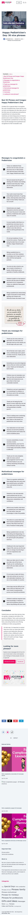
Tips (3, 886)
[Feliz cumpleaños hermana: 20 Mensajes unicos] (14, 826)
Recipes (11, 904)
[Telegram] (21, 721)
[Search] (23, 2)
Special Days (9, 886)
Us (10, 738)
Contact (15, 738)
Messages (21, 901)
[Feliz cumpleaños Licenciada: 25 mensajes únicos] (14, 759)
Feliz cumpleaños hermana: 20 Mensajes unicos (14, 840)
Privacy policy (5, 852)
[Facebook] (4, 721)
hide (11, 74)
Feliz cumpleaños (20, 886)
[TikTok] (12, 732)
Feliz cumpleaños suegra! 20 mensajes (12, 808)
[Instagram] (7, 732)
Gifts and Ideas (9, 901)
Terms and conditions (7, 854)
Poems (7, 904)
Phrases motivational (9, 892)
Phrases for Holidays (10, 895)
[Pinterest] (15, 721)
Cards (19, 2)
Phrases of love (6, 889)
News (3, 904)
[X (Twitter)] (9, 721)
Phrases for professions (14, 40)
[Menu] (25, 2)
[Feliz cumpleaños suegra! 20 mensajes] (14, 793)
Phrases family (18, 889)
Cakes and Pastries (8, 906)
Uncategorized (17, 906)
